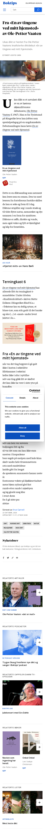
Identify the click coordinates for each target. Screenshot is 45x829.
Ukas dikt (19, 528)
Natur (36, 523)
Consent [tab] (9, 398)
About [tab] (35, 398)
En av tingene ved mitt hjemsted (19, 287)
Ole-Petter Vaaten (11, 532)
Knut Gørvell (18, 509)
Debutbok (27, 523)
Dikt (5, 523)
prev (5, 592)
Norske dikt (15, 523)
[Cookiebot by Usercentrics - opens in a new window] (30, 391)
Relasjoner (8, 528)
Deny (22, 436)
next (39, 592)
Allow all (22, 428)
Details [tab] (23, 398)
